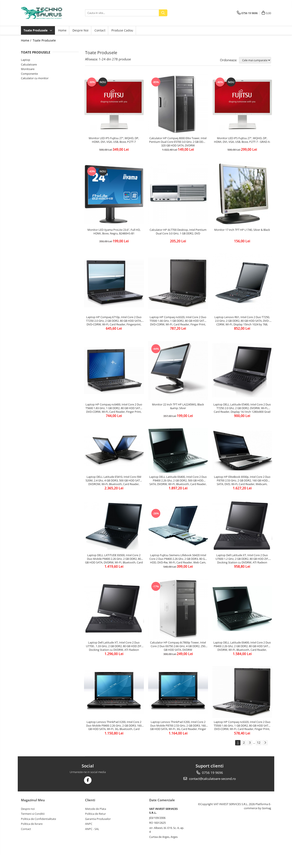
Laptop (25, 60)
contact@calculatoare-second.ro (212, 778)
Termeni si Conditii (32, 814)
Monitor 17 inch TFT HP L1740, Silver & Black (242, 230)
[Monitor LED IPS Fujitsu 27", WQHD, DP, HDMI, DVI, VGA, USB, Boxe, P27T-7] (114, 104)
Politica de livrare (32, 824)
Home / (26, 40)
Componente (29, 74)
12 (258, 742)
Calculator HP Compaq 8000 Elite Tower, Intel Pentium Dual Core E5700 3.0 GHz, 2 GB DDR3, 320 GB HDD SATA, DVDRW (178, 141)
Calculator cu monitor (35, 78)
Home (62, 30)
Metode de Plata (95, 809)
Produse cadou (122, 30)
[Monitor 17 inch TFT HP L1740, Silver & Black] (242, 194)
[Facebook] (87, 780)
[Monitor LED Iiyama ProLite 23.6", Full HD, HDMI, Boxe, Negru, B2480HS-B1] (114, 194)
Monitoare (27, 69)
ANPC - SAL (92, 829)
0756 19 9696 (212, 772)
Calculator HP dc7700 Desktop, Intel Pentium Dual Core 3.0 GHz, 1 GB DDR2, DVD (178, 231)
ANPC (88, 824)
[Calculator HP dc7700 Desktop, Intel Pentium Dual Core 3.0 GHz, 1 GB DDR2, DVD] (178, 194)
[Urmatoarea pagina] (265, 742)
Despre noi (80, 30)
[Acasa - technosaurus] (42, 13)
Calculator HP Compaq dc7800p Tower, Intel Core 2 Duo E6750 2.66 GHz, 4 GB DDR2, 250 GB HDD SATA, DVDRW (178, 646)
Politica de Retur (95, 814)
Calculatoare (29, 64)
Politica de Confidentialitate (38, 819)
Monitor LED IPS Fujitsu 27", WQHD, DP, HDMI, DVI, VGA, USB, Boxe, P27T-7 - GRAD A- (242, 140)
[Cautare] (163, 12)
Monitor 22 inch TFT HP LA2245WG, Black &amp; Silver (178, 406)
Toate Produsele (36, 30)
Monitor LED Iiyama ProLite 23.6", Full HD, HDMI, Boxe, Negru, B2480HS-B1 (113, 231)
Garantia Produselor (98, 819)
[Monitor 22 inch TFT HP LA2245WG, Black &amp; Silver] (178, 370)
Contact (99, 30)
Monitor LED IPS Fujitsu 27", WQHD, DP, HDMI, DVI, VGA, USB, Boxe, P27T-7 (114, 140)
